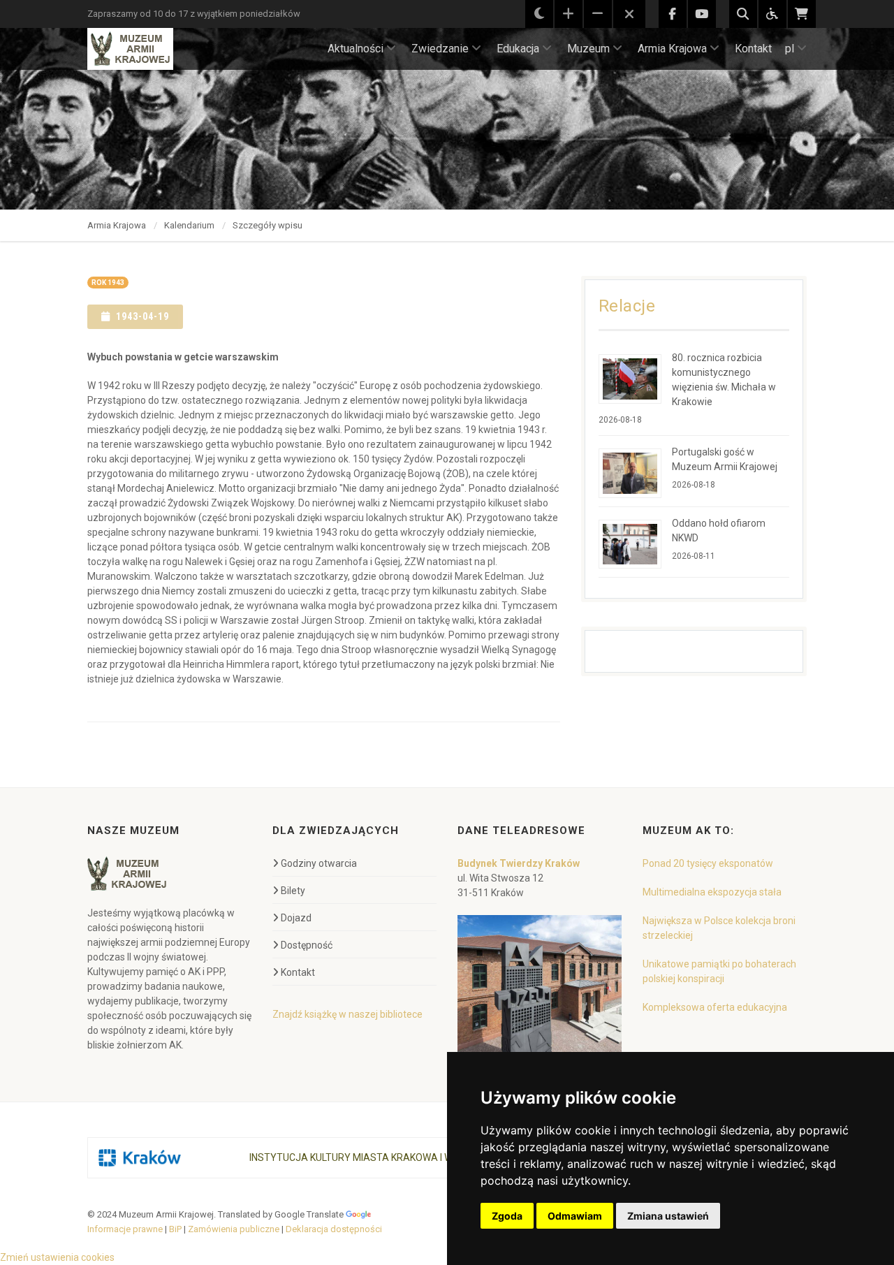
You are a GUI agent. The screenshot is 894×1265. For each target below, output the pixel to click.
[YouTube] (702, 14)
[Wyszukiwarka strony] (743, 14)
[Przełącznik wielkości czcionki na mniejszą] (598, 14)
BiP (175, 1229)
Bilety (293, 890)
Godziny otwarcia (319, 863)
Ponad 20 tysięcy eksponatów (708, 863)
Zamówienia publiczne (233, 1229)
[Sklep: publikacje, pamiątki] (802, 14)
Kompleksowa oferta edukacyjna (715, 1007)
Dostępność (306, 945)
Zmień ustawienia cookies (57, 1257)
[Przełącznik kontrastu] (539, 14)
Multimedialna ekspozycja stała (712, 892)
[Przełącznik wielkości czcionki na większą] (568, 14)
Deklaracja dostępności (334, 1229)
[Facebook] (673, 14)
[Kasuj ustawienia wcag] (629, 14)
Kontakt (753, 48)
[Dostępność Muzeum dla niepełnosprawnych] (772, 14)
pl (789, 48)
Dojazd (296, 917)
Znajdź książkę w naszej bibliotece (347, 1014)
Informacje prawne (125, 1229)
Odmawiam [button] (575, 1216)
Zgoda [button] (507, 1216)
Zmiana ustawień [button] (668, 1216)
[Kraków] (139, 1158)
